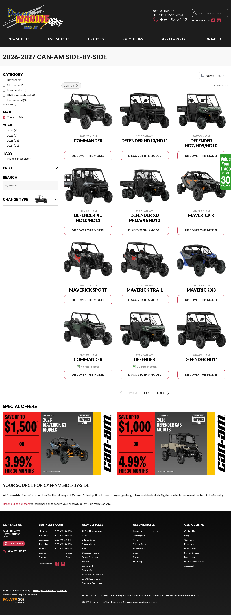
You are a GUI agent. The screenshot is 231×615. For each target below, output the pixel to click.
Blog (186, 535)
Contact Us (213, 39)
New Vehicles (19, 39)
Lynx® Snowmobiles (91, 578)
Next (160, 392)
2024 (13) (13, 145)
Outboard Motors (90, 552)
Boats (85, 548)
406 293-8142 (173, 19)
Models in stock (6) (19, 158)
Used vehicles (58, 39)
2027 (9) (12, 130)
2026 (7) (12, 135)
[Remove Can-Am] (77, 85)
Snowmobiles (88, 544)
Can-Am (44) (15, 117)
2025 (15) (13, 140)
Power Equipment (90, 557)
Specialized (87, 565)
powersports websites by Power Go (50, 590)
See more (8, 104)
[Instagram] (219, 20)
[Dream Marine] (33, 17)
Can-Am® (87, 570)
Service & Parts (173, 39)
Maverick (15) (16, 85)
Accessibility (190, 565)
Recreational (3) (17, 100)
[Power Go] (35, 600)
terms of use (150, 602)
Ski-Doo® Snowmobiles (93, 574)
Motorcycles (139, 535)
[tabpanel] (56, 544)
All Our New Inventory (92, 531)
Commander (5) (16, 90)
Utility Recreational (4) (21, 95)
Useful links (194, 524)
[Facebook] (213, 20)
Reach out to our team (16, 503)
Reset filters (221, 85)
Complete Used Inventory (145, 531)
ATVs (84, 535)
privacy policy (133, 602)
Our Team (189, 539)
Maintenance (190, 557)
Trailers (85, 561)
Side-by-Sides (88, 539)
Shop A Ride (23, 594)
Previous (132, 392)
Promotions (133, 39)
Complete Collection (92, 583)
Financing (96, 39)
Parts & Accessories (194, 561)
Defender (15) (15, 79)
